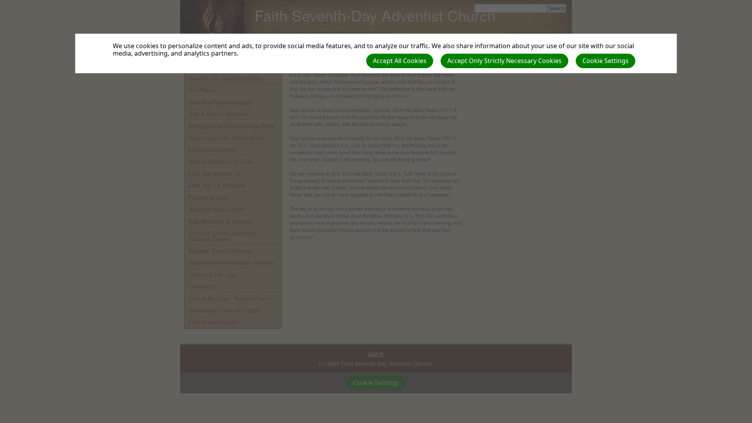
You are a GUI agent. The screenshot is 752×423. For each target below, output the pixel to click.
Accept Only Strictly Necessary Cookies (504, 60)
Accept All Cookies (400, 60)
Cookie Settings (605, 60)
